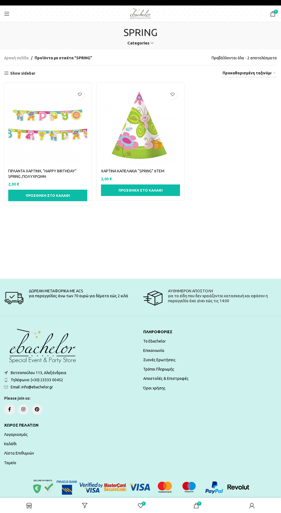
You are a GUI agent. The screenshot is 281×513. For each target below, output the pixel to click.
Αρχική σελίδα (16, 58)
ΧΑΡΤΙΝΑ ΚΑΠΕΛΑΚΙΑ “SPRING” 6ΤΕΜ (132, 171)
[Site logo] (140, 13)
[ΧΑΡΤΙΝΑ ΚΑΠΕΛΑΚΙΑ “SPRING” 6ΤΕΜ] (140, 126)
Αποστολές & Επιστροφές (166, 378)
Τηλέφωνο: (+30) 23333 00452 (37, 380)
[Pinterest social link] (37, 409)
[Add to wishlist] (80, 94)
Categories (138, 43)
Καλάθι (10, 444)
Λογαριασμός (16, 434)
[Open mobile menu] (6, 13)
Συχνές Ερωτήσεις (159, 360)
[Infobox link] (71, 298)
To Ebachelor (154, 341)
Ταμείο (10, 463)
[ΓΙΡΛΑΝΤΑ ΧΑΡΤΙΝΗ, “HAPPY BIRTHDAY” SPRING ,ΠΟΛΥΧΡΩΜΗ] (47, 126)
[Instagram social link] (23, 409)
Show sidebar (22, 73)
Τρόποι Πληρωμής (158, 369)
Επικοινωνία (153, 350)
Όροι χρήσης (154, 388)
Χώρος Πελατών (21, 425)
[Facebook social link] (9, 409)
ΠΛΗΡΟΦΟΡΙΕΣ (157, 332)
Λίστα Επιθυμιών (19, 453)
